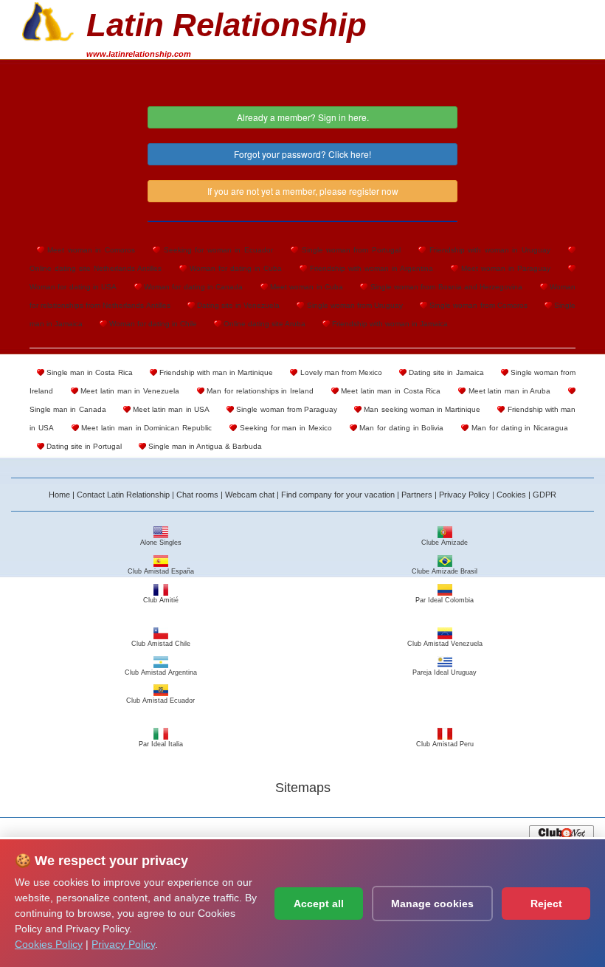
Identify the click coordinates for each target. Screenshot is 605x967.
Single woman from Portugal (349, 250)
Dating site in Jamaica (445, 372)
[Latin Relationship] (48, 20)
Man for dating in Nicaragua (518, 428)
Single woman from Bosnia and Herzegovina (444, 287)
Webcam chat (249, 494)
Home (59, 494)
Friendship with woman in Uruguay (488, 250)
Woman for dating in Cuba (234, 268)
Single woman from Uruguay (353, 305)
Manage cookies (432, 903)
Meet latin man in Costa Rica (390, 391)
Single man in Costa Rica (88, 372)
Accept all (319, 903)
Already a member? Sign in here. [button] (303, 117)
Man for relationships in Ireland (259, 391)
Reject (546, 903)
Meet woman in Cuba (305, 287)
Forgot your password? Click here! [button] (302, 154)
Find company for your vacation (338, 494)
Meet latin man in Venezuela (128, 391)
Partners (416, 494)
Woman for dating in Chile (152, 324)
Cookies (511, 494)
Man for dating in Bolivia (400, 428)
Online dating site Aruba (263, 324)
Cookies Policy (49, 944)
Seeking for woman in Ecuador (216, 250)
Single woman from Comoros (477, 305)
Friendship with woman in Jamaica (389, 324)
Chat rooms (197, 494)
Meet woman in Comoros (89, 250)
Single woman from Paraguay (285, 409)
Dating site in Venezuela (237, 305)
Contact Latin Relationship (123, 494)
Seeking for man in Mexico (284, 428)
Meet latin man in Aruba (508, 391)
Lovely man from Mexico (339, 372)
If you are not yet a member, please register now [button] (302, 191)
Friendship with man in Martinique (215, 372)
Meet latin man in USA (170, 409)
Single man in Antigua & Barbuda (204, 446)
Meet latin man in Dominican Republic (145, 428)
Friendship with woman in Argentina (370, 268)
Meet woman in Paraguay (504, 268)
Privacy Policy (464, 494)
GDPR (544, 494)
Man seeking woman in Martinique (421, 409)
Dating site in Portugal (83, 446)
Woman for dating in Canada (192, 287)
